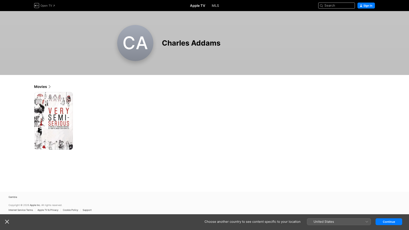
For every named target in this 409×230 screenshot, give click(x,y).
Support (87, 210)
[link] (42, 86)
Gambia (13, 197)
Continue (389, 221)
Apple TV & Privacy (47, 210)
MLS (215, 5)
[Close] (7, 222)
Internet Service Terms (21, 210)
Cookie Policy (70, 210)
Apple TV (197, 5)
